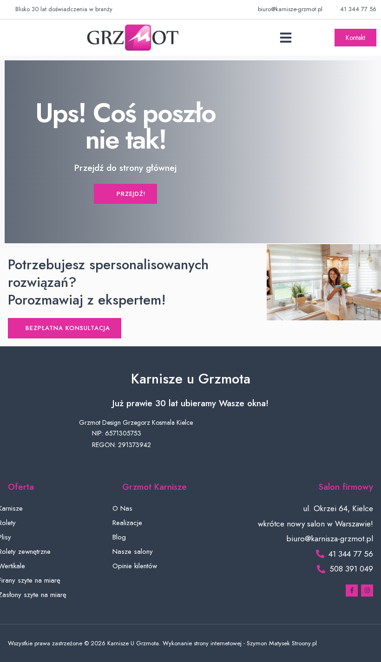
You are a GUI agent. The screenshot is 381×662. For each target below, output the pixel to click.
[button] (286, 37)
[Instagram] (367, 590)
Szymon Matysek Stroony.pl (282, 643)
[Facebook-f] (352, 590)
